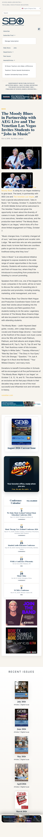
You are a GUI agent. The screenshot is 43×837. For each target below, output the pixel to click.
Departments (7, 52)
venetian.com (7, 395)
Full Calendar (32, 501)
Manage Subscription (12, 41)
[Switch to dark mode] (39, 29)
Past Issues (7, 56)
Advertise (6, 31)
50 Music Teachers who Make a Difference (19, 66)
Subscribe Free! (8, 35)
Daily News (7, 48)
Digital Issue (25, 704)
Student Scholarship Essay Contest (16, 74)
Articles (16, 704)
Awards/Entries (8, 60)
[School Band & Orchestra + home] (13, 22)
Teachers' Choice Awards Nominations (17, 70)
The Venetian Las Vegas (23, 197)
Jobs (15, 48)
